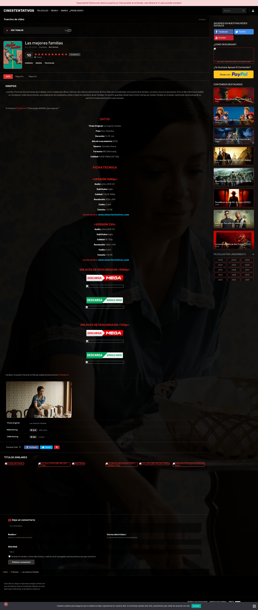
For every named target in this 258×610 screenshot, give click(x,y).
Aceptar (196, 606)
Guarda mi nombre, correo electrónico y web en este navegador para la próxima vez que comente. (53, 556)
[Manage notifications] (6, 604)
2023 (247, 260)
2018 (234, 270)
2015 (234, 275)
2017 (247, 270)
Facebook (223, 32)
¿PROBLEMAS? (76, 11)
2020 (247, 265)
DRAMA (39, 63)
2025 (220, 260)
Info (8, 76)
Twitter (242, 32)
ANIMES (64, 11)
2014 (247, 275)
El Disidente (21, 108)
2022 (220, 265)
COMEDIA (29, 63)
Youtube (222, 37)
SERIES (54, 11)
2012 (234, 280)
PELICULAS (42, 11)
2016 (220, 275)
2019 (220, 270)
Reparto (19, 76)
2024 (233, 260)
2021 (234, 265)
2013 (220, 280)
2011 (247, 280)
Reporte (33, 76)
